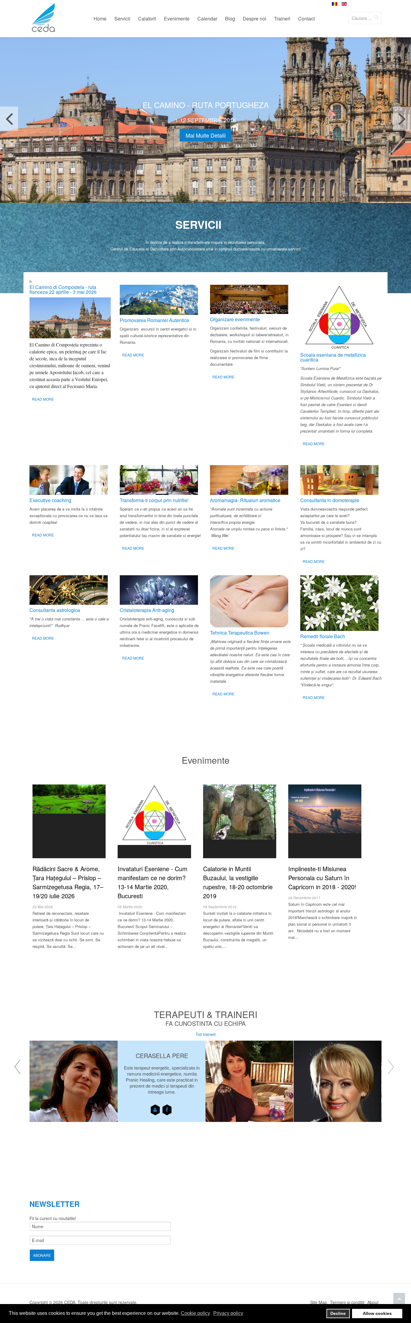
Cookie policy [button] (195, 1313)
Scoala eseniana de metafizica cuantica (333, 357)
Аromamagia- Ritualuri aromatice (245, 500)
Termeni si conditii (347, 1302)
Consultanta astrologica (54, 610)
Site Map (318, 1302)
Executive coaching (50, 500)
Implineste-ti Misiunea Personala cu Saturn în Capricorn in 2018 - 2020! (322, 877)
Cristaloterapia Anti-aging (147, 610)
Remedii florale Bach (322, 636)
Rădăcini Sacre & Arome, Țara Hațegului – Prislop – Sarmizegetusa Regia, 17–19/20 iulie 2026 (67, 882)
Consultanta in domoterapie (329, 500)
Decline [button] (338, 1313)
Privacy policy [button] (228, 1313)
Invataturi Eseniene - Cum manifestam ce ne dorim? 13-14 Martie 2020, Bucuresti (152, 882)
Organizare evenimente (235, 319)
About (373, 1302)
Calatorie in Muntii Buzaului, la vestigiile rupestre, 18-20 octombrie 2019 (238, 882)
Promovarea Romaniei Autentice (154, 320)
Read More (43, 399)
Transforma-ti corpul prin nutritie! (154, 500)
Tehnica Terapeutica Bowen (239, 632)
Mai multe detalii (206, 135)
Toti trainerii (206, 1034)
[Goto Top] (399, 1298)
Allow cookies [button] (377, 1313)
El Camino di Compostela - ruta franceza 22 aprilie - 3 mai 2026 (63, 289)
